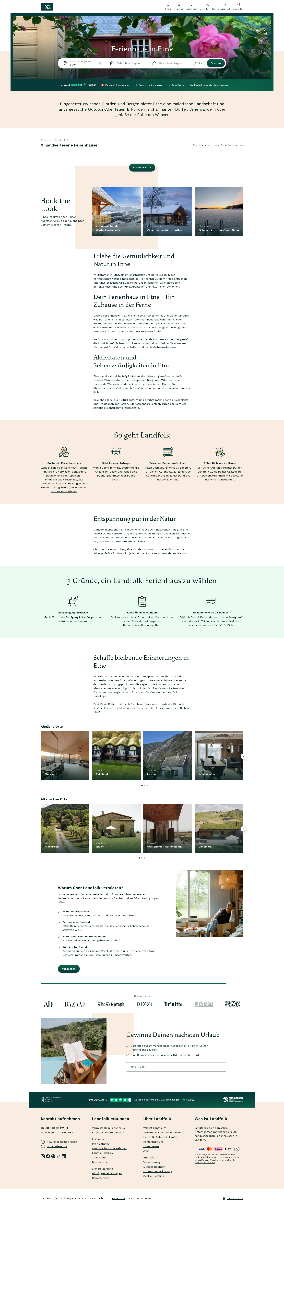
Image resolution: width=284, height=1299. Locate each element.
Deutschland (54, 475)
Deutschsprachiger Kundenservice (211, 85)
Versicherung (151, 1162)
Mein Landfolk (101, 1143)
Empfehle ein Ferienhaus (108, 1132)
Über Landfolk (157, 1119)
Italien (83, 467)
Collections (99, 1157)
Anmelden (238, 9)
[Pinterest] (53, 1156)
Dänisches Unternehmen (117, 85)
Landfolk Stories (102, 1152)
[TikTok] (58, 1156)
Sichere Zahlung (102, 1168)
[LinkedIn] (64, 1156)
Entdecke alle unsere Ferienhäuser (215, 145)
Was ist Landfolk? (154, 1127)
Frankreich (49, 471)
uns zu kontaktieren (64, 491)
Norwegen (59, 140)
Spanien (75, 475)
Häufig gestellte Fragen (62, 1141)
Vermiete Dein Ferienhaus (108, 1127)
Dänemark (70, 467)
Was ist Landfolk (211, 1119)
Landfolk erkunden (110, 1119)
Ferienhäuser (46, 140)
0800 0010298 (54, 1128)
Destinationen (100, 1162)
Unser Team (151, 1146)
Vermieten (192, 9)
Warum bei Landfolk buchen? (162, 1132)
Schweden (78, 471)
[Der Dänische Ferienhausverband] (233, 1099)
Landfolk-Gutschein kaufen (160, 1137)
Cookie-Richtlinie (154, 1176)
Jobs (146, 1151)
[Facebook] (48, 1156)
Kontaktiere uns (57, 1146)
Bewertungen (100, 1178)
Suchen (216, 63)
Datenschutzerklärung (157, 1171)
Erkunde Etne (142, 167)
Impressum (150, 1157)
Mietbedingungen (154, 1166)
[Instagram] (43, 1156)
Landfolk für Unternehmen (109, 1148)
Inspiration (179, 9)
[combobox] (81, 63)
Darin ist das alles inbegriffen (141, 625)
